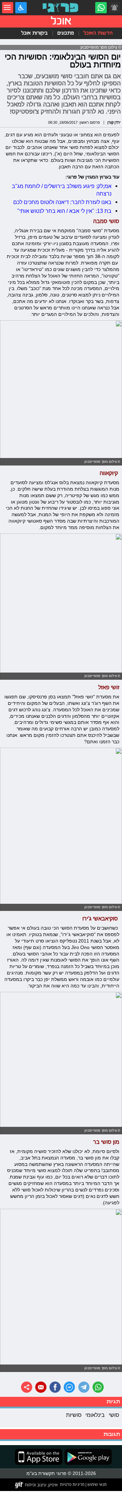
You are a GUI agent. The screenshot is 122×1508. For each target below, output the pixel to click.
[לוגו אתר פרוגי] (61, 8)
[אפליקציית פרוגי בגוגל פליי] (87, 1457)
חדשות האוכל (98, 33)
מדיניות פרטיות (72, 1484)
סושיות (74, 1415)
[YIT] (36, 1484)
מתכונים (65, 33)
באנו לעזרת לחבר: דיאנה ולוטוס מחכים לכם (62, 202)
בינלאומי (95, 1415)
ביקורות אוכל (34, 33)
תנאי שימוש (96, 1484)
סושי (114, 1415)
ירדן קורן (114, 122)
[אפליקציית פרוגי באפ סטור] (38, 1457)
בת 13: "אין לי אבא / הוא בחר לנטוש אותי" (64, 211)
